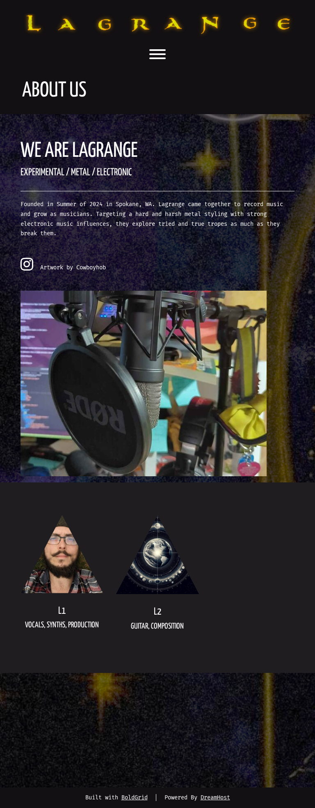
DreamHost (215, 797)
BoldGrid (134, 797)
